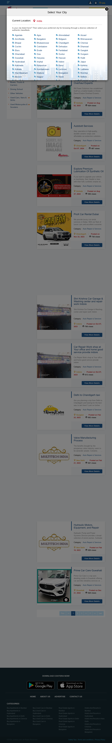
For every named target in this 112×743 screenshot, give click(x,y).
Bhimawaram (86, 39)
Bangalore (41, 39)
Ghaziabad (20, 54)
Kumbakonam (43, 69)
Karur (61, 65)
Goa (39, 54)
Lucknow (63, 69)
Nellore (83, 77)
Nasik (61, 77)
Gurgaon (84, 54)
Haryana (40, 58)
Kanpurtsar (42, 65)
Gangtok (84, 50)
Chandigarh (64, 43)
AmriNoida (19, 39)
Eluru (17, 50)
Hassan (62, 58)
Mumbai (84, 73)
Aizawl (83, 35)
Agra (39, 35)
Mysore (18, 77)
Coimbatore (42, 46)
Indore (61, 62)
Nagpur (40, 77)
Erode (39, 50)
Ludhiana (84, 69)
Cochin (18, 46)
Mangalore (63, 73)
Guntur (62, 54)
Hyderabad (20, 62)
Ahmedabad (64, 35)
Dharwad (84, 46)
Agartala (18, 35)
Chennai (84, 43)
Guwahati (19, 58)
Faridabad (63, 50)
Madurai (40, 73)
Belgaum (63, 39)
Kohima (83, 65)
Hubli (82, 58)
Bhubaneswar (43, 43)
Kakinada (19, 65)
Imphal (40, 62)
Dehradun (63, 46)
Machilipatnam (21, 73)
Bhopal (18, 43)
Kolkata (18, 69)
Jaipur (83, 62)
